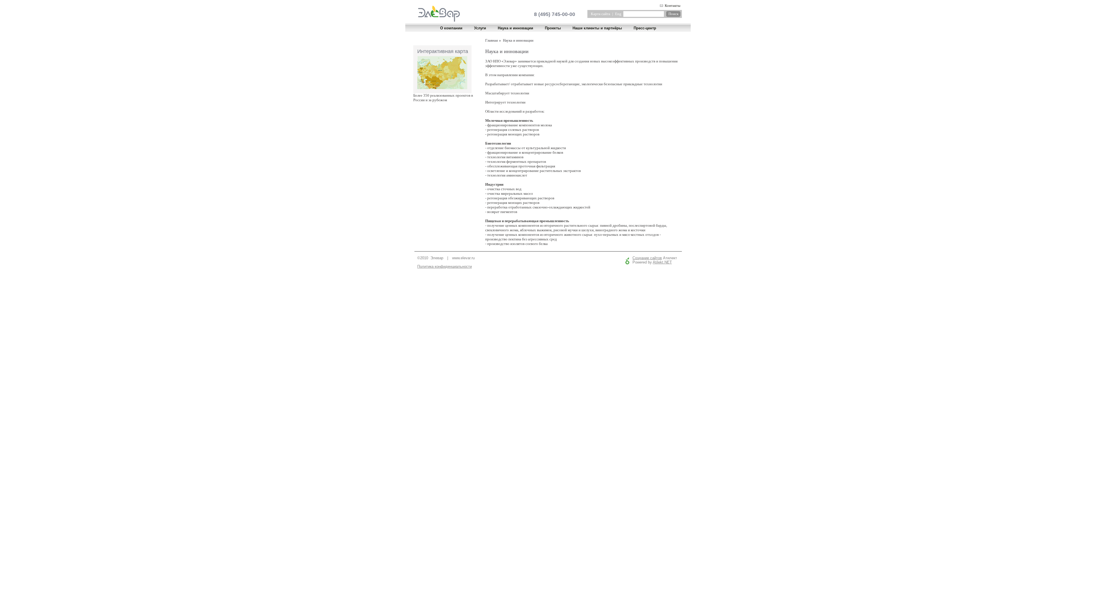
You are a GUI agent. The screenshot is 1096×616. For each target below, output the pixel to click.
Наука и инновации (515, 28)
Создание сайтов (647, 258)
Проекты (553, 28)
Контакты (672, 5)
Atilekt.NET (662, 262)
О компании (451, 28)
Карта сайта (600, 14)
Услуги (480, 28)
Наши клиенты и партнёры (597, 28)
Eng (618, 14)
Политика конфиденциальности (444, 266)
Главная (491, 40)
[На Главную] (439, 20)
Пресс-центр (645, 28)
